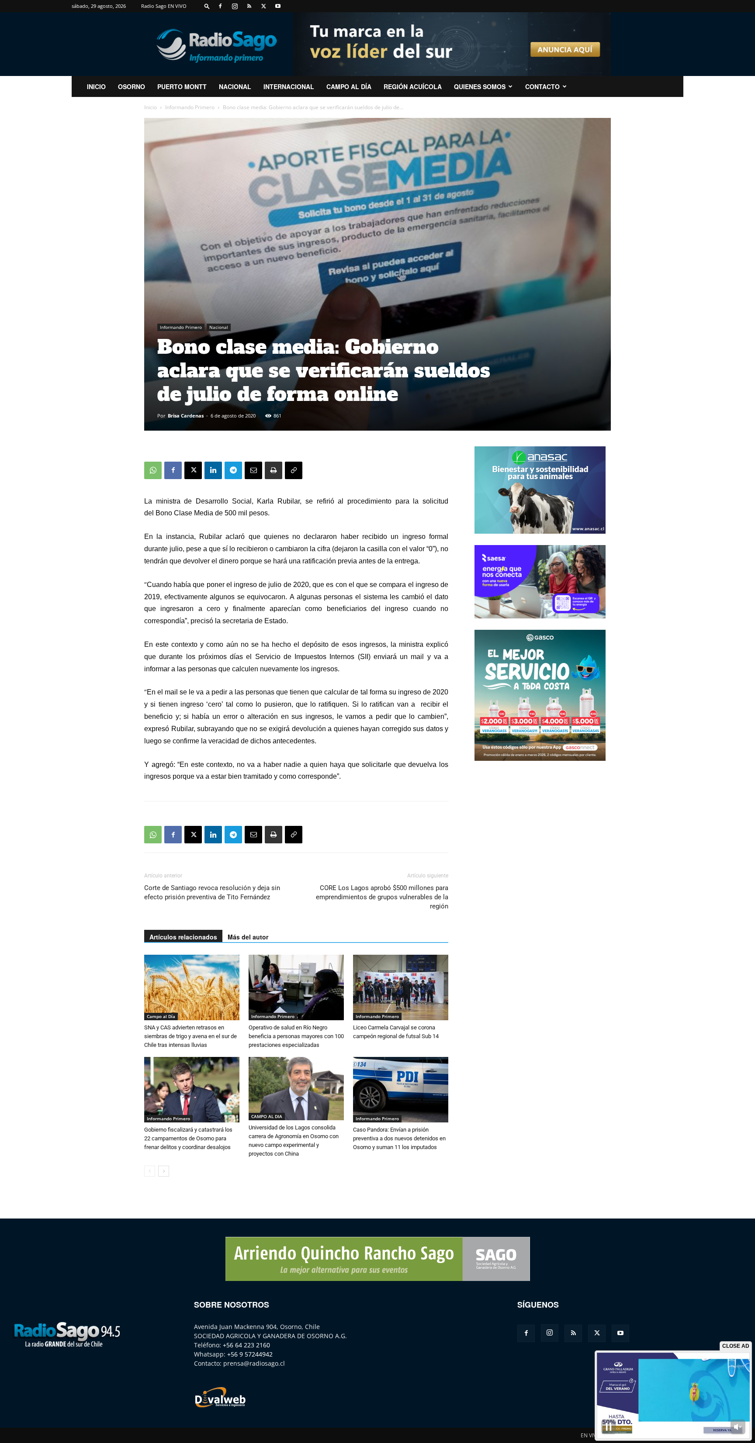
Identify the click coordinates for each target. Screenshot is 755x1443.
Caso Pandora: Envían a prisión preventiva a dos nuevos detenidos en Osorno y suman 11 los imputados (399, 1138)
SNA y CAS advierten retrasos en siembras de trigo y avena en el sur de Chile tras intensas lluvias (190, 1036)
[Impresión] (273, 470)
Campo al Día (348, 86)
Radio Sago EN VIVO (164, 6)
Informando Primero (190, 107)
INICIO (96, 86)
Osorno (131, 86)
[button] (207, 6)
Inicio (150, 107)
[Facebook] (220, 6)
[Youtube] (277, 6)
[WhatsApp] (153, 470)
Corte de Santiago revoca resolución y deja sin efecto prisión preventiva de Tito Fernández (212, 892)
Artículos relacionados (183, 936)
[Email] (253, 470)
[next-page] (163, 1171)
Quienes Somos (480, 86)
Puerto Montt (182, 86)
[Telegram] (233, 470)
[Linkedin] (213, 470)
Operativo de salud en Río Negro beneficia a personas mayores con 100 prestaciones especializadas (296, 1036)
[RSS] (249, 6)
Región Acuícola (413, 86)
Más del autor (248, 936)
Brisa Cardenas (186, 415)
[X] (263, 6)
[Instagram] (234, 6)
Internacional (288, 86)
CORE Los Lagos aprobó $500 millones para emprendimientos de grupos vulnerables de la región (382, 897)
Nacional (235, 86)
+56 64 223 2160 (246, 1345)
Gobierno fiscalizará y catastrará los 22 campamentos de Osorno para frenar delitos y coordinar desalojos (188, 1138)
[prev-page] (149, 1171)
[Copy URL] (293, 470)
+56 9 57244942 (250, 1354)
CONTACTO (542, 86)
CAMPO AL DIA (266, 1116)
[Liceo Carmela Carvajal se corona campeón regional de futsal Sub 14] (400, 987)
